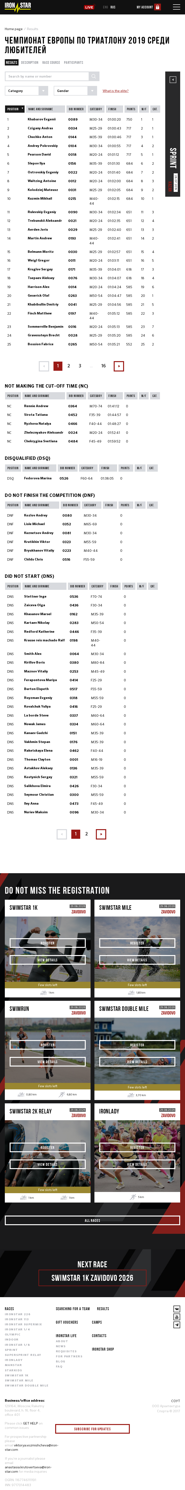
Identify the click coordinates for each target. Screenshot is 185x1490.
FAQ (59, 1366)
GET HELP (30, 1423)
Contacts (99, 1336)
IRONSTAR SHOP (103, 1349)
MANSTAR (13, 1365)
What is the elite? (116, 91)
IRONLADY (14, 1360)
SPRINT (11, 1350)
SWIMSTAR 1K (17, 1375)
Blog (61, 1361)
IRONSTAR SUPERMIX (23, 1324)
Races (9, 1309)
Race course (51, 62)
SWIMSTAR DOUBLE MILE (27, 1385)
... (91, 366)
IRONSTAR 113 (17, 1319)
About (62, 1341)
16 (103, 366)
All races (92, 1220)
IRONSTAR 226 (17, 1314)
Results (11, 62)
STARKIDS (13, 1370)
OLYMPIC (12, 1334)
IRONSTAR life (66, 1336)
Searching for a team (73, 1309)
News (61, 1346)
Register (48, 943)
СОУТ (175, 1401)
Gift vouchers (67, 1322)
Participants (74, 62)
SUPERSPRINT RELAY (23, 1355)
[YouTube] (176, 1317)
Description (30, 62)
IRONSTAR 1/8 (17, 1345)
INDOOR (12, 1339)
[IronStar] (17, 7)
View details (48, 960)
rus (113, 7)
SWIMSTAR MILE (19, 1380)
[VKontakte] (176, 1309)
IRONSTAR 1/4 (17, 1329)
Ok (123, 1429)
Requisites (66, 1351)
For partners (69, 1356)
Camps (97, 1322)
